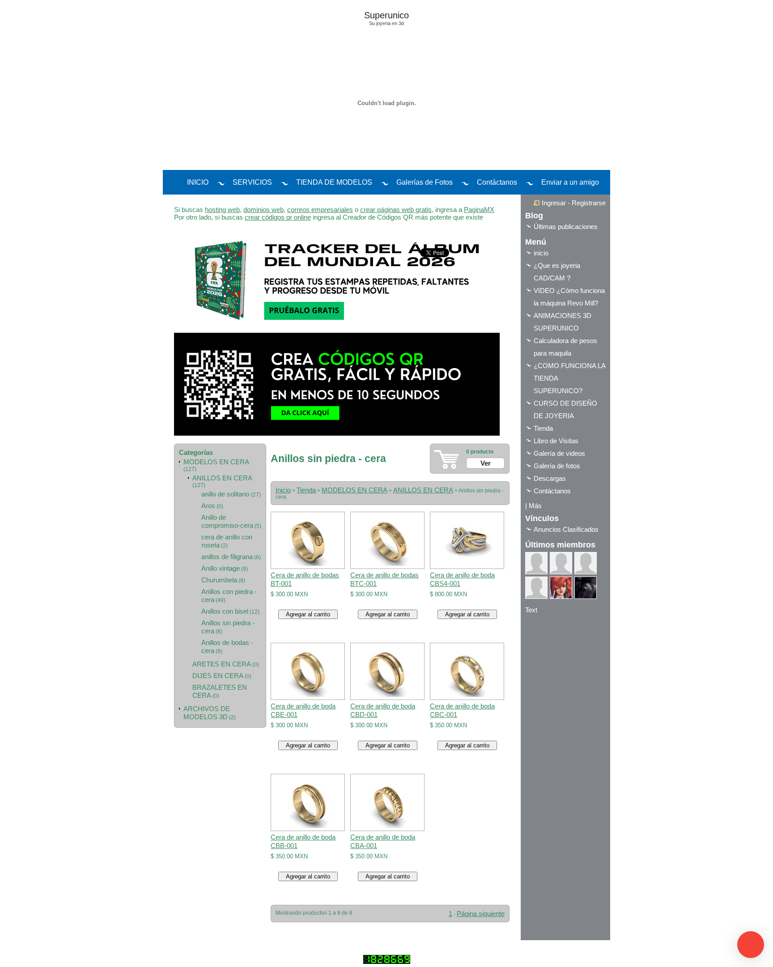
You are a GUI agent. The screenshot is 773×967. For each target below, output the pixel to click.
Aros (208, 505)
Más (535, 505)
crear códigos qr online (278, 217)
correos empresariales (320, 209)
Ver (485, 463)
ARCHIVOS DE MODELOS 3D (206, 713)
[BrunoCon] (585, 563)
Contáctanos (497, 182)
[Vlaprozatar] (536, 563)
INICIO (197, 182)
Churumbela (219, 580)
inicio (541, 253)
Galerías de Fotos (424, 182)
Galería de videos (559, 453)
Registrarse (589, 203)
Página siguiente (481, 913)
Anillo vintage (220, 568)
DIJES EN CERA (217, 675)
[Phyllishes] (585, 588)
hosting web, (223, 209)
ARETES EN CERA (221, 664)
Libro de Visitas (556, 441)
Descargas (550, 478)
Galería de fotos (557, 466)
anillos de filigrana (227, 556)
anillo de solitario (226, 494)
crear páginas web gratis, (396, 209)
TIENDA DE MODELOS (334, 182)
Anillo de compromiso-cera (227, 521)
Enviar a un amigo (570, 182)
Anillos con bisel (224, 611)
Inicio (283, 490)
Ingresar (554, 203)
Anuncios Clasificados (566, 529)
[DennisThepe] (561, 563)
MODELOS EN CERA (216, 462)
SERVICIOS (252, 182)
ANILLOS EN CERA (222, 478)
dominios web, (264, 209)
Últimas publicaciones (566, 226)
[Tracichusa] (561, 588)
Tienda (306, 490)
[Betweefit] (536, 588)
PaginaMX (479, 209)
